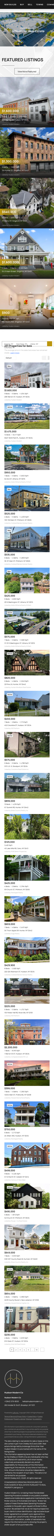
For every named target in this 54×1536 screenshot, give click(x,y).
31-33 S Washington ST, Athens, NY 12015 (19, 643)
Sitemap (29, 1419)
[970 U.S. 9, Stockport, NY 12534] (27, 745)
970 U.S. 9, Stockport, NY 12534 (16, 766)
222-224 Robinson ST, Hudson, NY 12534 (19, 971)
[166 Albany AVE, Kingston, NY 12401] (27, 304)
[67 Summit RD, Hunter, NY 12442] (27, 786)
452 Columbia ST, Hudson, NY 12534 (17, 725)
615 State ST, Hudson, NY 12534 (16, 1341)
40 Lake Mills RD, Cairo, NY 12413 (16, 848)
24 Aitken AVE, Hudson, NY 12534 (16, 1136)
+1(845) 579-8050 (11, 1401)
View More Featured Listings (27, 72)
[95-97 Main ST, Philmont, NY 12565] (27, 539)
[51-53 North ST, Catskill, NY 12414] (27, 1155)
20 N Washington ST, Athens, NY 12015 (18, 602)
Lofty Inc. (16, 1413)
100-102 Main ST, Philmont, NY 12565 (18, 520)
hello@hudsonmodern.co (32, 1401)
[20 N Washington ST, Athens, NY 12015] (27, 580)
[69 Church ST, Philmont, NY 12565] (27, 868)
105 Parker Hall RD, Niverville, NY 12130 (18, 1012)
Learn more (14, 353)
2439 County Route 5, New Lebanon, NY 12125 (21, 1300)
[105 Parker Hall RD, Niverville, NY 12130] (27, 991)
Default (9, 358)
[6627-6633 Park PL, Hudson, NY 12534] (27, 416)
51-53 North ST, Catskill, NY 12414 (16, 1177)
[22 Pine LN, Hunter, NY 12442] (27, 662)
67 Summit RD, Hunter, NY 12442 (16, 807)
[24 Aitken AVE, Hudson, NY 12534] (27, 1114)
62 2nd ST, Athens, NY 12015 (14, 479)
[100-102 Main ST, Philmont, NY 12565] (27, 498)
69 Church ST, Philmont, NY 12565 (17, 889)
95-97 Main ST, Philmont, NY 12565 (17, 561)
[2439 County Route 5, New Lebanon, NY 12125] (27, 1278)
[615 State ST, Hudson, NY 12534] (27, 1319)
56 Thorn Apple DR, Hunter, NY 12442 (18, 930)
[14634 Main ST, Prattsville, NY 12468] (27, 1073)
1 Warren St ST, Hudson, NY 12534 (16, 1054)
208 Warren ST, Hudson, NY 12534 (17, 397)
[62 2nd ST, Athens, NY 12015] (27, 457)
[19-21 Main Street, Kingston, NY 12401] (27, 253)
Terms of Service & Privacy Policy (15, 1416)
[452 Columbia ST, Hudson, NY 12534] (27, 703)
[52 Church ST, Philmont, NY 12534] (27, 1196)
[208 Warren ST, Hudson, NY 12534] (27, 102)
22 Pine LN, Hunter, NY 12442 (15, 684)
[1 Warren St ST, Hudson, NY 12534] (27, 1032)
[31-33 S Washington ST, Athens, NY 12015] (27, 621)
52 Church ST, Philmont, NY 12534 (17, 1218)
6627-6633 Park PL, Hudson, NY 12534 (18, 438)
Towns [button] (39, 4)
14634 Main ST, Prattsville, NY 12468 (17, 1095)
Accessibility (37, 1419)
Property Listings (19, 1419)
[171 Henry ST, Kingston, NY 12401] (27, 203)
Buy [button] (22, 4)
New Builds (10, 4)
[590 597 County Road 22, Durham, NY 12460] (27, 1237)
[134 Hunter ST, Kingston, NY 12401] (27, 153)
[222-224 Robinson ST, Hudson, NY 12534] (27, 950)
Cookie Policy (32, 1416)
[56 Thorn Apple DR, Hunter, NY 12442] (27, 909)
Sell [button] (30, 4)
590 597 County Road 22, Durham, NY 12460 (20, 1259)
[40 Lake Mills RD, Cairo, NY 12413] (27, 827)
